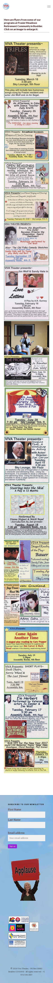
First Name (14, 809)
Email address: (16, 832)
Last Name (14, 819)
